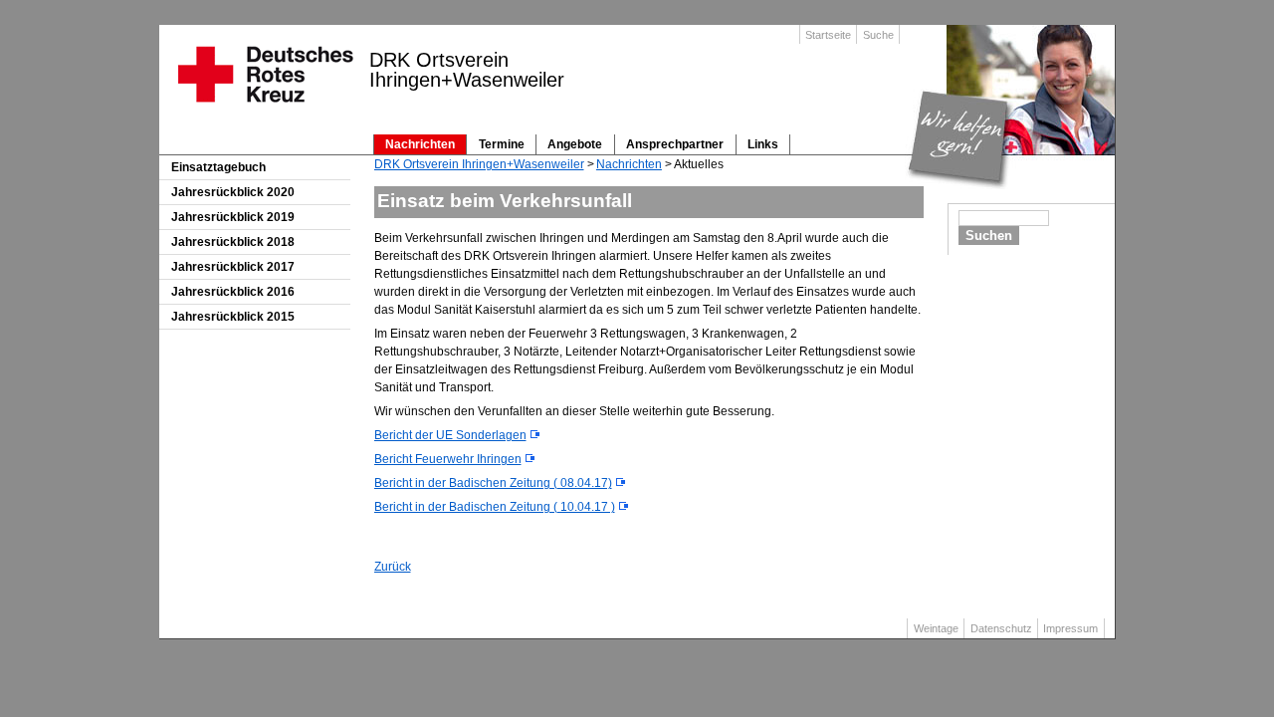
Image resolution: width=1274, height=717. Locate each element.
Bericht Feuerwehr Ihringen (448, 459)
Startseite (828, 35)
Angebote (574, 144)
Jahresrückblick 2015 (233, 317)
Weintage (936, 628)
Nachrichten (420, 144)
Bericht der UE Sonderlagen (450, 435)
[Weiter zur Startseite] (264, 109)
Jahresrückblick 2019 (233, 217)
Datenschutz (1001, 628)
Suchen (988, 235)
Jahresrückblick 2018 (233, 242)
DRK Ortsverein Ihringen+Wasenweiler (479, 164)
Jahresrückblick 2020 (233, 192)
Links (762, 144)
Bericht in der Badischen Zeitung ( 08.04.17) (493, 483)
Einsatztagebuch (218, 167)
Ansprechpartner (675, 144)
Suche (878, 35)
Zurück (392, 567)
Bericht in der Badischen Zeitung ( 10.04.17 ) (494, 507)
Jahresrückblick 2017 (233, 267)
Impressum (1070, 628)
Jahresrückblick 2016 (233, 292)
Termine (502, 144)
